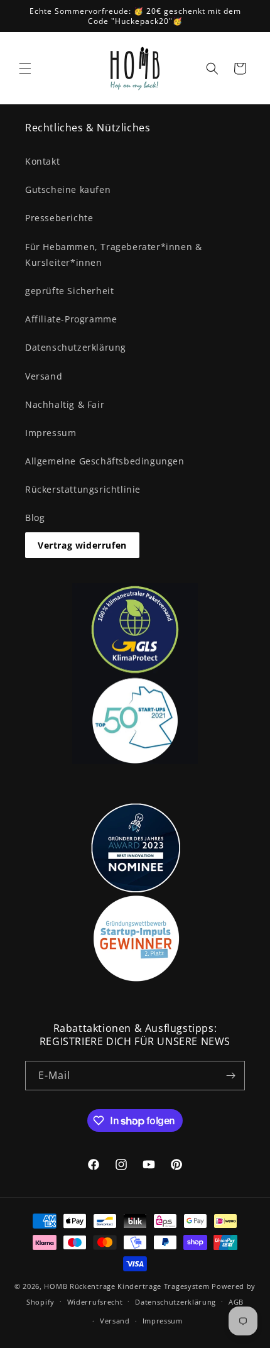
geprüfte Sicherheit (69, 291)
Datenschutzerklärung (75, 347)
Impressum (50, 433)
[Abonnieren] (230, 1075)
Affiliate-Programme (71, 319)
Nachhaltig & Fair (64, 404)
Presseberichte (59, 218)
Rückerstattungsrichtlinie (83, 489)
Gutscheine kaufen (68, 189)
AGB (236, 1302)
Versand (43, 376)
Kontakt (42, 161)
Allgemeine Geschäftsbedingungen (105, 461)
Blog (35, 517)
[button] (25, 68)
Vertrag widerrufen (82, 545)
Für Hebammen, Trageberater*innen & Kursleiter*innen (113, 254)
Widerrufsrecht (95, 1302)
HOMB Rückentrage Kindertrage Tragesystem (126, 1286)
